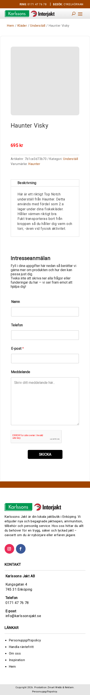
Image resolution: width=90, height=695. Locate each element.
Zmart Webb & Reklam (60, 687)
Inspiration (17, 660)
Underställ (37, 26)
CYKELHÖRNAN (68, 4)
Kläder (22, 26)
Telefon (17, 325)
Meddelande (20, 372)
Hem (10, 26)
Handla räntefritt (21, 647)
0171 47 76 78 (33, 4)
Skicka (45, 454)
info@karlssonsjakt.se (23, 616)
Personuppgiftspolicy (25, 640)
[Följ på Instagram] (9, 549)
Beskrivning (26, 183)
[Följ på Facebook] (21, 549)
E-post (17, 348)
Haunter (34, 164)
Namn (15, 302)
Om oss (15, 653)
